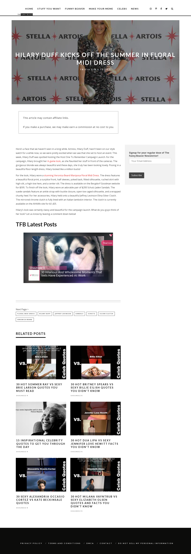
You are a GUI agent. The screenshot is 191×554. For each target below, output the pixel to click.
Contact (106, 543)
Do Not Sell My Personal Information (145, 543)
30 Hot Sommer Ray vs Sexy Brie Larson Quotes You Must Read (39, 387)
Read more (107, 243)
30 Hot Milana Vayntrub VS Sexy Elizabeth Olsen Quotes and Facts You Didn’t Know (94, 501)
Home (29, 8)
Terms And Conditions (64, 543)
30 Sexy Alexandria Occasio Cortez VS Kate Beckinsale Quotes (40, 500)
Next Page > (22, 309)
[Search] (172, 9)
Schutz (91, 314)
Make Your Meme (101, 8)
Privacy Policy (31, 543)
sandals (79, 314)
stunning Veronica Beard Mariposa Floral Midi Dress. (71, 175)
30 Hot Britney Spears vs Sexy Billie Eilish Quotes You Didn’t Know (92, 387)
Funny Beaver (75, 8)
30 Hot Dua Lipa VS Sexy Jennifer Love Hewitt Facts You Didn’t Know (94, 443)
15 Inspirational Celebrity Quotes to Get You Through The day (40, 443)
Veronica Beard (24, 319)
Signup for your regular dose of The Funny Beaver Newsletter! (149, 154)
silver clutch (106, 314)
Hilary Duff (44, 314)
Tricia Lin (88, 69)
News (135, 8)
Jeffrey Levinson (63, 314)
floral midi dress (26, 314)
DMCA (90, 543)
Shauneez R (22, 395)
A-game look (54, 161)
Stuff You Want (49, 8)
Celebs (122, 8)
